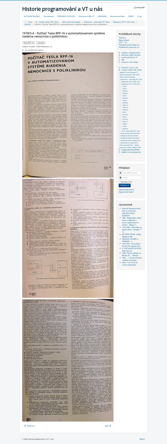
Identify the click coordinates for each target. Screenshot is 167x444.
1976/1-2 (125, 105)
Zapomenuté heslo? (126, 192)
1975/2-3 (125, 98)
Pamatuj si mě (126, 182)
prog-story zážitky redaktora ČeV (130, 147)
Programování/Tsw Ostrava (129, 136)
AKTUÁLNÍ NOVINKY (32, 16)
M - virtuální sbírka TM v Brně (130, 70)
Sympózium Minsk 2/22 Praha (130, 138)
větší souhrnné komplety (127, 77)
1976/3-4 (125, 107)
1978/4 (124, 126)
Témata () (122, 38)
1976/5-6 (125, 110)
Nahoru (142, 439)
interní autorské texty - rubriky (129, 145)
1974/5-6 (125, 93)
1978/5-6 (125, 129)
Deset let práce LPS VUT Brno (130, 133)
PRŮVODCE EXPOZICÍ (66, 16)
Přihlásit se (124, 185)
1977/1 (124, 112)
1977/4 (124, 117)
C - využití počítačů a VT (128, 57)
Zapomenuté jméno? (126, 189)
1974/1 (124, 86)
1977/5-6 (125, 119)
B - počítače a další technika (130, 55)
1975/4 (124, 100)
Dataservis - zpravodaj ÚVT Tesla (131, 79)
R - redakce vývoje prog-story (130, 152)
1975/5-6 (125, 103)
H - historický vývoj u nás (128, 67)
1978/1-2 (125, 121)
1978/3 (124, 124)
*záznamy (40, 43)
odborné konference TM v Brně (129, 75)
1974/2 (124, 89)
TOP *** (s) (123, 42)
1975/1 (124, 96)
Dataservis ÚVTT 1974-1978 (130, 84)
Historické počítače (117, 16)
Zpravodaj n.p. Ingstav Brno (129, 143)
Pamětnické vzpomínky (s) (129, 47)
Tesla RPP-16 (29, 43)
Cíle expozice (49, 16)
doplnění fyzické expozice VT (129, 72)
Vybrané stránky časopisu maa (130, 140)
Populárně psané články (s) (129, 45)
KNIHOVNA (102, 16)
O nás (139, 16)
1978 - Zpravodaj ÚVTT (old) (130, 131)
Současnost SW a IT (86, 16)
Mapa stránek (124, 40)
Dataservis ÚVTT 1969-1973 (130, 82)
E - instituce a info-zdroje (128, 62)
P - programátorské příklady (129, 150)
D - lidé (121, 60)
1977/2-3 (125, 114)
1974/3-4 (125, 91)
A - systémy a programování (129, 53)
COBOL (131, 16)
